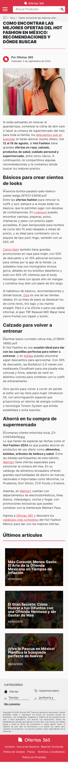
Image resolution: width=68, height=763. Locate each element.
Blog (12, 17)
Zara (26, 295)
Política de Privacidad (34, 757)
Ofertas (13, 691)
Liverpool (40, 212)
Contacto (10, 746)
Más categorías (12, 704)
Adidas (28, 356)
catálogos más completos (20, 520)
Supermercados (49, 690)
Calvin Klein (11, 249)
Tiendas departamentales (19, 698)
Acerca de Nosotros (28, 746)
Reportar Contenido (52, 746)
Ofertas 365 (24, 515)
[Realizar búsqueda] (62, 9)
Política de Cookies (14, 751)
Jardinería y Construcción (46, 698)
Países (31, 751)
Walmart (8, 462)
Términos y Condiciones (51, 751)
